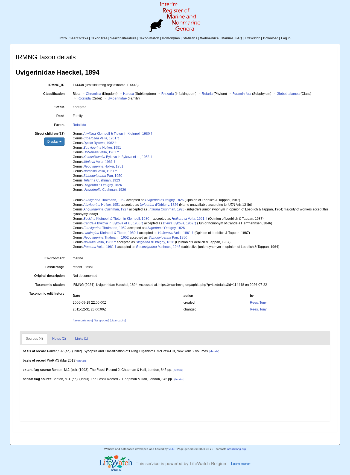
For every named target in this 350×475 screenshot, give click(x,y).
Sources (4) (34, 339)
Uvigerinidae (117, 98)
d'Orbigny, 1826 (102, 185)
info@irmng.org (236, 448)
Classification (54, 94)
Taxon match (149, 38)
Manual (227, 38)
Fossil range (55, 267)
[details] (214, 351)
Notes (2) (59, 339)
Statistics (190, 38)
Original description (49, 276)
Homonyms (171, 38)
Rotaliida (84, 98)
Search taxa (78, 38)
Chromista (93, 94)
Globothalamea (288, 94)
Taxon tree (99, 38)
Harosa (128, 94)
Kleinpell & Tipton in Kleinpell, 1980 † (118, 134)
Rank (60, 116)
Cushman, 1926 (104, 190)
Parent (59, 125)
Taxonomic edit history (47, 293)
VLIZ (171, 448)
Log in (285, 38)
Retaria (207, 94)
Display (53, 141)
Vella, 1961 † (101, 138)
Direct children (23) (50, 134)
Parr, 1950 (102, 176)
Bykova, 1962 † (100, 143)
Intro (63, 38)
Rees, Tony (258, 302)
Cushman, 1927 (105, 209)
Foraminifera (241, 94)
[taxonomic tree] (83, 320)
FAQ (238, 38)
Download (270, 38)
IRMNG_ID (56, 85)
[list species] (102, 320)
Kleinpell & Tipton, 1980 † (110, 233)
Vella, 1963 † (99, 242)
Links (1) (81, 339)
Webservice (209, 38)
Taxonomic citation (50, 285)
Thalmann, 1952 (104, 200)
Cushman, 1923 (101, 180)
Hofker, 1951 (102, 147)
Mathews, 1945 (158, 247)
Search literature (123, 38)
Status (59, 107)
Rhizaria (167, 94)
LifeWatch (252, 38)
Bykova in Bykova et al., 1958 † (117, 157)
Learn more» (241, 463)
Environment (55, 258)
